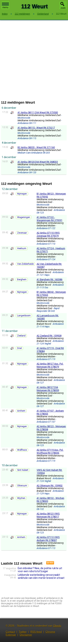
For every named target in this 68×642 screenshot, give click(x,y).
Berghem (21, 279)
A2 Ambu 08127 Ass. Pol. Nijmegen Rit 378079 (50, 365)
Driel (19, 348)
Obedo (57, 625)
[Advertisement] (34, 60)
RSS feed (36, 631)
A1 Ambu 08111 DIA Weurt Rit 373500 (38, 112)
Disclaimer (26, 634)
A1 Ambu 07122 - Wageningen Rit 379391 (49, 219)
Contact (10, 631)
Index (5, 14)
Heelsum (21, 248)
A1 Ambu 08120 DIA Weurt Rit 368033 (38, 161)
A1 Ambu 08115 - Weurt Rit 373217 (36, 127)
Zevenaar (22, 233)
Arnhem (21, 411)
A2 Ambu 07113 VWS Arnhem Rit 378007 (48, 539)
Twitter (23, 631)
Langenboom (24, 315)
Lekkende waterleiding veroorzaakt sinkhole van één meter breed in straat (41, 576)
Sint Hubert (22, 470)
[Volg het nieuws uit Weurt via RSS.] (48, 563)
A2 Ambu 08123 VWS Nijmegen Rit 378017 (48, 515)
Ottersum (22, 485)
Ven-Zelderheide (25, 264)
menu (5, 7)
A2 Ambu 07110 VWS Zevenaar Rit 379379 (48, 234)
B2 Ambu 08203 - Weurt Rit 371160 (36, 147)
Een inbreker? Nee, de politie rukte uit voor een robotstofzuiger (40, 570)
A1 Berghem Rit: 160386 (49, 279)
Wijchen (21, 498)
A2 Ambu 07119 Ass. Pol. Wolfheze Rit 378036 (50, 451)
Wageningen (23, 217)
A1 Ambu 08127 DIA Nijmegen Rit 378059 (48, 389)
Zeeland (21, 335)
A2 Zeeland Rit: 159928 (49, 335)
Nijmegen (22, 193)
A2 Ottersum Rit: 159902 (50, 485)
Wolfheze (22, 450)
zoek (63, 8)
